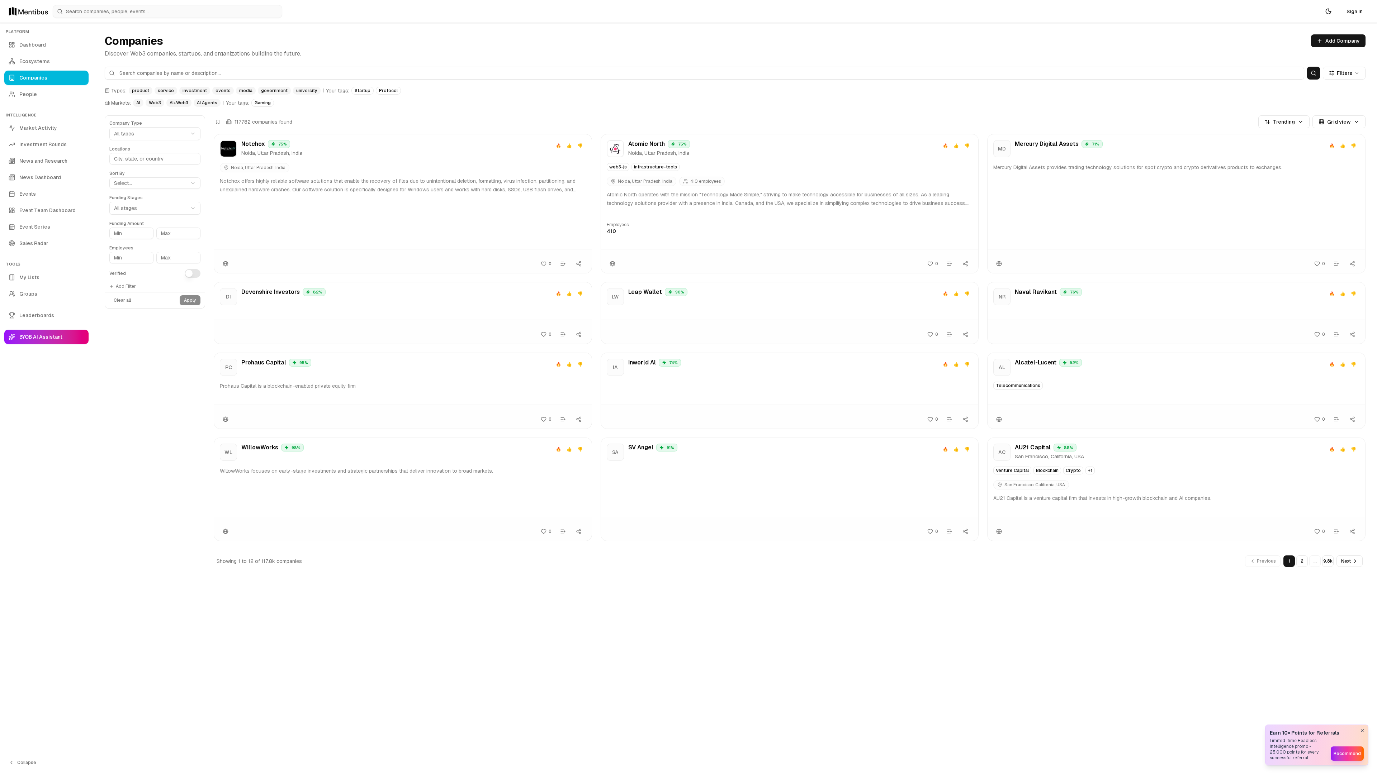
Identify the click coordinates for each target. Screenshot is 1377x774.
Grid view (1339, 122)
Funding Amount (126, 223)
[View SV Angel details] (790, 489)
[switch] (192, 273)
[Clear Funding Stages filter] (199, 194)
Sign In (1355, 11)
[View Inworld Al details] (790, 391)
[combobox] (154, 183)
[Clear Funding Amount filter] (199, 220)
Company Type (125, 123)
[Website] (225, 263)
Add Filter (126, 286)
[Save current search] (218, 122)
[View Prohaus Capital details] (403, 391)
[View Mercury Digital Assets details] (1176, 203)
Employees (121, 248)
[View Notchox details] (403, 203)
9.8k (1328, 561)
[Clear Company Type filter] (199, 120)
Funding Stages (126, 198)
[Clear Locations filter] (199, 146)
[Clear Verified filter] (199, 269)
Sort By (117, 173)
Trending (1284, 122)
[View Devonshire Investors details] (403, 313)
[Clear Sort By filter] (199, 170)
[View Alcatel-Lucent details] (1176, 391)
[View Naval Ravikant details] (1176, 313)
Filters (1344, 73)
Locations (119, 149)
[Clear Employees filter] (199, 245)
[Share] (579, 263)
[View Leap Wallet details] (790, 313)
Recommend (1347, 753)
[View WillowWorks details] (403, 489)
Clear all (122, 300)
